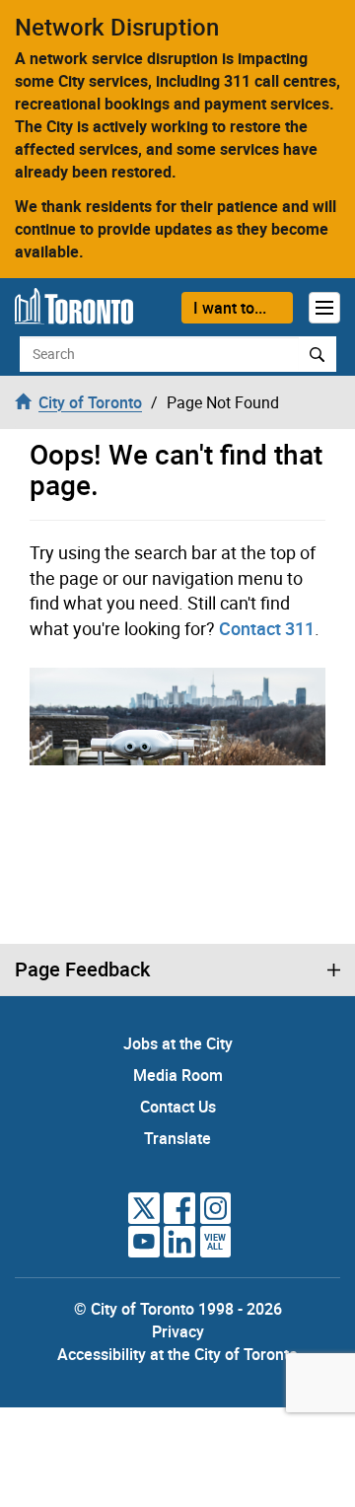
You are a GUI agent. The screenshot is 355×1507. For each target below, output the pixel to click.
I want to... (229, 308)
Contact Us (178, 1106)
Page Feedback (82, 969)
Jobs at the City (178, 1043)
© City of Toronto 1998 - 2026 (178, 1309)
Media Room (178, 1075)
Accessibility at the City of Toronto (177, 1354)
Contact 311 (267, 628)
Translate (177, 1138)
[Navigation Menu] (324, 307)
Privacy (178, 1331)
